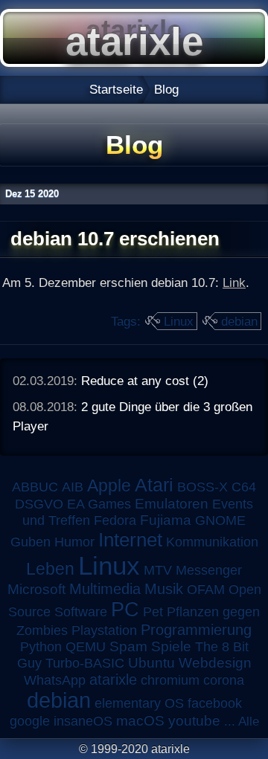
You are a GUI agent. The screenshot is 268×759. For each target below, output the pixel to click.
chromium (170, 680)
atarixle (113, 679)
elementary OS (139, 703)
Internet (130, 540)
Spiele (171, 646)
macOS (140, 721)
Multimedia (105, 589)
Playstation (104, 630)
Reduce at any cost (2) (144, 380)
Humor (74, 541)
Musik (163, 589)
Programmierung (196, 629)
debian (239, 321)
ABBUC (35, 486)
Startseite (116, 89)
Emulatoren (171, 503)
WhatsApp (55, 680)
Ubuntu (151, 663)
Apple (109, 486)
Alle (248, 721)
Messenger (209, 570)
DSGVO (39, 504)
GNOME (220, 520)
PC (125, 609)
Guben (30, 541)
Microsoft (36, 589)
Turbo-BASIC (84, 663)
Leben (50, 568)
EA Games (99, 504)
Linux (179, 321)
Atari (154, 484)
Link (234, 282)
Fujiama (165, 520)
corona (223, 680)
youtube (194, 721)
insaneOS (83, 721)
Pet (153, 611)
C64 (244, 486)
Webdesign (215, 663)
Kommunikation (212, 541)
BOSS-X (202, 486)
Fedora (115, 520)
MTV (158, 570)
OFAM (206, 589)
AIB (72, 486)
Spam (128, 646)
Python (41, 646)
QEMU (86, 646)
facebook (215, 703)
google (30, 721)
